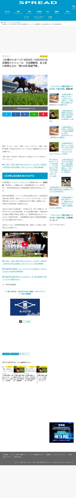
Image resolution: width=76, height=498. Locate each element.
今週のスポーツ (25, 354)
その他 (50, 17)
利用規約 (48, 454)
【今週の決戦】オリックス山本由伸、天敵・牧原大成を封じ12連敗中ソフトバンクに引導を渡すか (61, 189)
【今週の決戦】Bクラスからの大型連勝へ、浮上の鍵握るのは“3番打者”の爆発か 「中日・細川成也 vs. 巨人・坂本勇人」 (67, 166)
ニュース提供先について (36, 454)
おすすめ (7, 12)
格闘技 (56, 12)
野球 (29, 12)
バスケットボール (38, 17)
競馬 (18, 12)
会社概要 (5, 454)
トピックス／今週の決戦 (60, 86)
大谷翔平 (39, 12)
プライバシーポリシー (60, 454)
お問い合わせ (17, 457)
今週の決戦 (7, 354)
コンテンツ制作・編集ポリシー (19, 454)
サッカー (26, 17)
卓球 (67, 12)
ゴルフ (48, 12)
